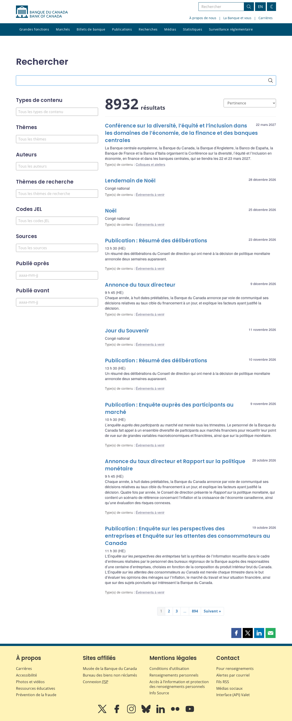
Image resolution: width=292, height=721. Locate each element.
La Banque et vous (237, 18)
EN (260, 6)
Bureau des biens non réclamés (110, 675)
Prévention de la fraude (36, 694)
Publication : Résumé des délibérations (156, 240)
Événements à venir (150, 194)
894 (195, 611)
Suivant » (212, 611)
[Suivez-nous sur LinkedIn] (161, 712)
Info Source (159, 692)
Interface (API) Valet (233, 694)
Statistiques (192, 29)
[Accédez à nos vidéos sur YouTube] (190, 712)
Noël (111, 210)
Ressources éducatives (35, 688)
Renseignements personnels (173, 675)
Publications (122, 29)
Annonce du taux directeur (140, 284)
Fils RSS (222, 681)
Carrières (265, 18)
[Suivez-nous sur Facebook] (117, 712)
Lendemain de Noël (130, 180)
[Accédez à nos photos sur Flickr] (175, 712)
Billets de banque (91, 29)
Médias (170, 29)
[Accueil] (42, 11)
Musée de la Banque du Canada (110, 668)
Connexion (95, 681)
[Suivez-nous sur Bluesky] (146, 712)
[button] (236, 633)
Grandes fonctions (34, 29)
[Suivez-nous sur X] (102, 712)
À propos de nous (202, 18)
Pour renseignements (235, 668)
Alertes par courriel (233, 675)
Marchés (63, 29)
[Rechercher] (270, 80)
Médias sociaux (229, 688)
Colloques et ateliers (150, 164)
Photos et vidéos (30, 681)
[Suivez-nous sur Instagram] (132, 712)
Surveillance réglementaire (231, 29)
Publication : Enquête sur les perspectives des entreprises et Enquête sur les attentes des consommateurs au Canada (187, 536)
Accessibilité (26, 675)
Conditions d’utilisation (169, 668)
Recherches (148, 29)
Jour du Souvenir (127, 330)
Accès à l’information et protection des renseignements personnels (179, 684)
